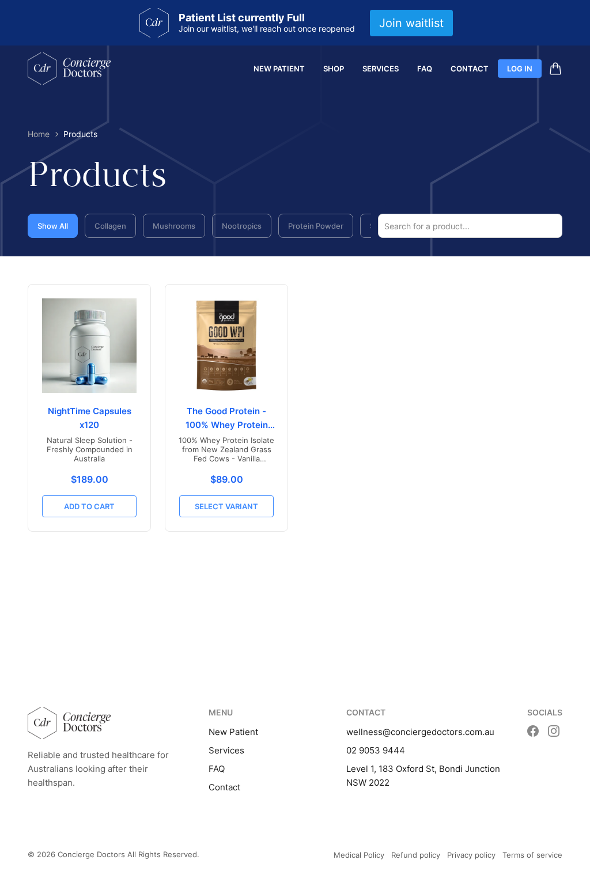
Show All (52, 225)
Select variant (226, 506)
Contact (470, 68)
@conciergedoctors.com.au (438, 731)
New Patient (279, 68)
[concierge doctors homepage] (69, 68)
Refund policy (415, 854)
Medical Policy (359, 854)
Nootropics (242, 225)
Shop (333, 68)
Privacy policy (471, 854)
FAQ (424, 68)
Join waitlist (411, 23)
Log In (519, 68)
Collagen (110, 225)
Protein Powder (315, 225)
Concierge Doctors (91, 854)
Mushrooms (174, 225)
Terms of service (532, 854)
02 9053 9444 (375, 750)
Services (380, 68)
